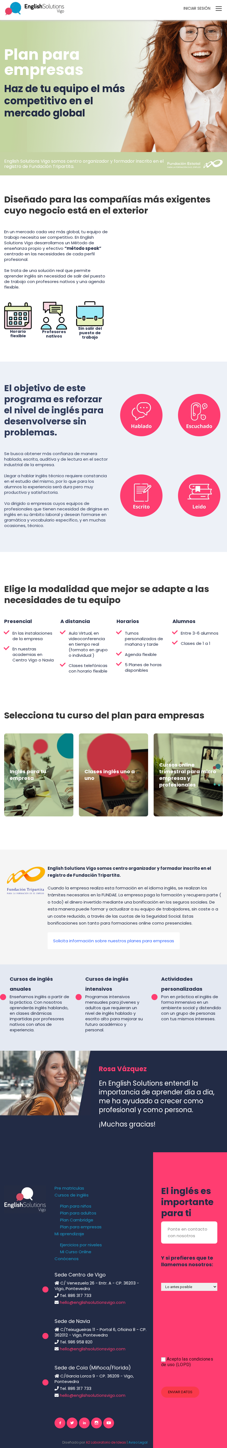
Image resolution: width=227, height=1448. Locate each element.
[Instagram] (96, 1423)
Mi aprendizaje (69, 1234)
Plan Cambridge (76, 1220)
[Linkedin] (84, 1423)
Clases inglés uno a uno (109, 775)
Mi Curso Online (75, 1252)
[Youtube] (109, 1423)
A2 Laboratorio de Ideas (106, 1442)
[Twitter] (72, 1423)
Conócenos (67, 1259)
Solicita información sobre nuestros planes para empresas (113, 941)
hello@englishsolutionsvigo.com (92, 1302)
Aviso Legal (138, 1442)
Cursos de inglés (72, 1195)
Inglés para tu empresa (28, 775)
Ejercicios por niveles (81, 1245)
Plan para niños (75, 1206)
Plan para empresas (81, 1227)
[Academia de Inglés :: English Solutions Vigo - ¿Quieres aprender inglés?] (34, 8)
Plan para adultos (78, 1213)
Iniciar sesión (197, 8)
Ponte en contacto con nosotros (187, 1232)
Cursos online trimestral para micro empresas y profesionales (187, 774)
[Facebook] (60, 1423)
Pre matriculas (69, 1188)
